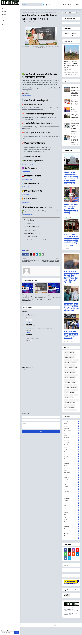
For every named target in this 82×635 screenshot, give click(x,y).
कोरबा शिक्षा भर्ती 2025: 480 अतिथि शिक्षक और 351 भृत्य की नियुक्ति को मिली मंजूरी (40, 297)
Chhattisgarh (73, 362)
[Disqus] (41, 391)
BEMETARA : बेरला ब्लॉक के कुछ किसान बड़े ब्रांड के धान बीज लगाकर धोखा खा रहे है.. (71, 335)
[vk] (65, 558)
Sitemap (69, 624)
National (72, 392)
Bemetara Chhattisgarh (69, 357)
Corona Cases (67, 364)
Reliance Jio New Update (69, 402)
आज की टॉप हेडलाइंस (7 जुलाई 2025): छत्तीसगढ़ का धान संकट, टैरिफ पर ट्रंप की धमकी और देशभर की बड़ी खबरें (27, 298)
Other (76, 394)
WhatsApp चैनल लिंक (28, 214)
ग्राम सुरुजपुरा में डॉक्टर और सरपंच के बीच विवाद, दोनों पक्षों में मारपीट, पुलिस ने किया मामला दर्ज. (75, 139)
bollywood (66, 362)
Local (75, 384)
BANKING (72, 352)
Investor (73, 382)
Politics (71, 397)
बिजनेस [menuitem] (3, 21)
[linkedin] (77, 554)
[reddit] (73, 554)
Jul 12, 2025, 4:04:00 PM (30, 325)
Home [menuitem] (5, 8)
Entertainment (67, 374)
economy (66, 369)
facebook (66, 33)
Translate (74, 14)
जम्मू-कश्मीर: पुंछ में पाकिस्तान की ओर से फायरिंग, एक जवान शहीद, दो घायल (75, 117)
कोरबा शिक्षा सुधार (27, 95)
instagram (67, 35)
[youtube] (77, 550)
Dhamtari (71, 367)
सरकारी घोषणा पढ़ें (27, 194)
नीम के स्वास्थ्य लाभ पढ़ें (28, 164)
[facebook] (1, 630)
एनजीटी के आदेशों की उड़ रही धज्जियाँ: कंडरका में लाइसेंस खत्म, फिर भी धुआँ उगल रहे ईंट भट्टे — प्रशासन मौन (71, 64)
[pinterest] (7, 630)
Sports (72, 404)
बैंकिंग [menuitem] (3, 18)
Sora (27, 624)
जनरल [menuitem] (5, 24)
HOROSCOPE (71, 379)
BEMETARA (72, 355)
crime (73, 364)
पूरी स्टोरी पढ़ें (26, 187)
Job (65, 384)
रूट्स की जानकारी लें (27, 179)
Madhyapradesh (74, 387)
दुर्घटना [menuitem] (5, 14)
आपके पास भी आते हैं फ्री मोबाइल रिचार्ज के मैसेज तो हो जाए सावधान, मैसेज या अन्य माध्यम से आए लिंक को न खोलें (75, 127)
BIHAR (70, 360)
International (67, 382)
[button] (48, 5)
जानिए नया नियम (26, 171)
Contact (78, 4)
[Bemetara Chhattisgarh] (71, 52)
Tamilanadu (71, 407)
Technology (66, 409)
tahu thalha (24, 21)
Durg (76, 367)
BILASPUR (75, 360)
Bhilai (65, 360)
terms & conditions (76, 624)
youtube (74, 35)
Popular (66, 399)
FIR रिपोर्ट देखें (26, 202)
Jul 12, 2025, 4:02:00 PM (30, 315)
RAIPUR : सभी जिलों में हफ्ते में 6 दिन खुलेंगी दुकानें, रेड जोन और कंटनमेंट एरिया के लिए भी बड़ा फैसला (71, 208)
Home (65, 4)
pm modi (66, 397)
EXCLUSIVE (74, 374)
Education (72, 369)
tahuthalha (37, 624)
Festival (66, 377)
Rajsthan (76, 399)
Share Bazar (66, 404)
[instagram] (5, 630)
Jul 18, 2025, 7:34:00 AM (30, 336)
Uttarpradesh (74, 409)
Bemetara (66, 355)
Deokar (65, 367)
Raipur (71, 399)
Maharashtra (67, 389)
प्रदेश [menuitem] (5, 11)
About (71, 4)
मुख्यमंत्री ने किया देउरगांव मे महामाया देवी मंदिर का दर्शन (74, 101)
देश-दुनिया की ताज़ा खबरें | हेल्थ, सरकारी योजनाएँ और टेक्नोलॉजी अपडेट (54, 297)
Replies (28, 322)
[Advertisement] (41, 62)
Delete (30, 320)
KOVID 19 (70, 384)
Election (66, 372)
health (65, 379)
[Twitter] (31, 254)
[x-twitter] (3, 630)
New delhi (66, 394)
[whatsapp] (65, 554)
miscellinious (74, 389)
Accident (66, 352)
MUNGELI (66, 392)
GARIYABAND (72, 377)
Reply (27, 320)
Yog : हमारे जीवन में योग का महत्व (74, 108)
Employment (72, 372)
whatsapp (75, 33)
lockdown (66, 387)
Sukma (65, 407)
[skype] (69, 558)
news (26, 12)
